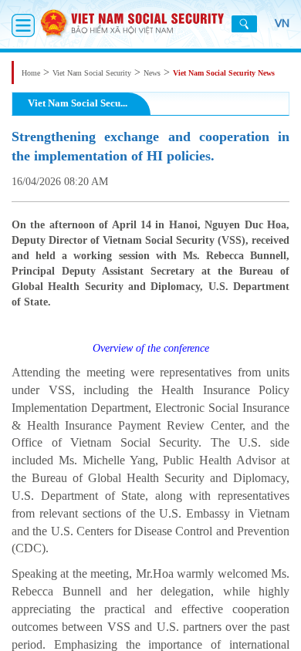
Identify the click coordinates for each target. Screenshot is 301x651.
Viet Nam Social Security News (224, 73)
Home (31, 73)
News (152, 73)
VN (282, 23)
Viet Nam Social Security (91, 73)
